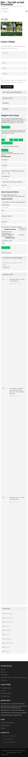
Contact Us (4, 680)
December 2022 (8, 613)
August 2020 (7, 630)
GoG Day (3, 690)
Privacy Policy (5, 754)
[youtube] (6, 103)
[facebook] (3, 103)
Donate (5, 11)
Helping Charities (6, 693)
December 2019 (8, 643)
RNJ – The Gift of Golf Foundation (12, 3)
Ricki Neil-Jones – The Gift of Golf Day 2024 (14, 677)
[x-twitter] (8, 103)
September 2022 (8, 617)
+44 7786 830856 (8, 739)
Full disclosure (5, 725)
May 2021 (6, 626)
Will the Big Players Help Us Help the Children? (14, 712)
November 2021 (8, 622)
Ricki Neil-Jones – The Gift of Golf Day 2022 (13, 703)
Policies (3, 728)
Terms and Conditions (7, 722)
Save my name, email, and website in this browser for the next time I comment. (13, 81)
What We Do (4, 675)
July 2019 (6, 647)
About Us (3, 672)
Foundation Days (6, 688)
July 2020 (6, 634)
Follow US (6, 267)
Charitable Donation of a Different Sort (11, 715)
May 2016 (6, 651)
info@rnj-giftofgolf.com (10, 742)
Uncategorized (5, 696)
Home (2, 669)
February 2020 (8, 639)
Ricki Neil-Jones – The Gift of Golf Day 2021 (13, 710)
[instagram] (4, 103)
